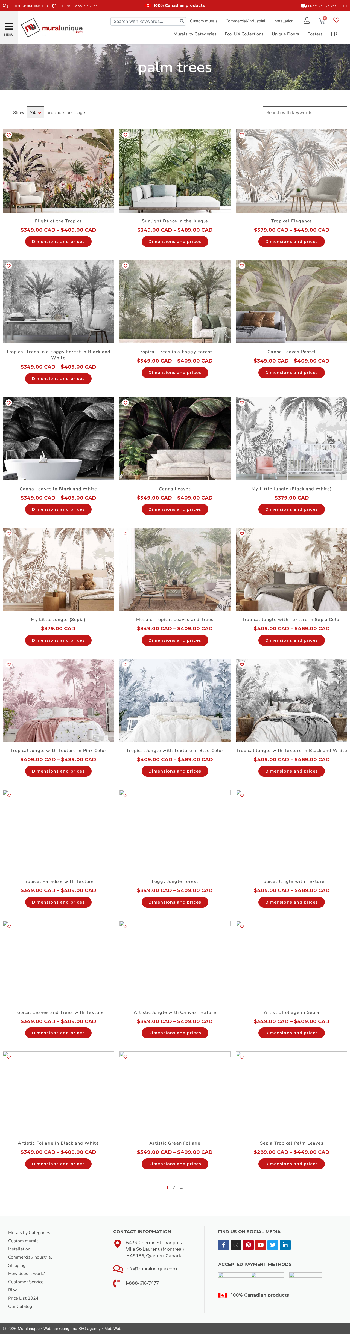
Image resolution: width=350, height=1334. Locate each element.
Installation (283, 21)
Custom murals (203, 21)
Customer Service (25, 1282)
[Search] (182, 21)
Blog (13, 1290)
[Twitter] (272, 1245)
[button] (9, 24)
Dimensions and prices (58, 241)
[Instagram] (236, 1245)
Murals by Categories (29, 1233)
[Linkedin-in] (285, 1245)
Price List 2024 (23, 1298)
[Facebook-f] (223, 1245)
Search (342, 112)
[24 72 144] (35, 112)
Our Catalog (20, 1306)
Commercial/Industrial (245, 21)
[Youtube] (260, 1245)
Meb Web (112, 1328)
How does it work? (26, 1274)
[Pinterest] (248, 1245)
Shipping (16, 1265)
